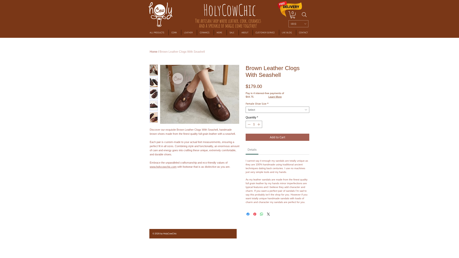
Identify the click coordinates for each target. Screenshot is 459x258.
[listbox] (298, 23)
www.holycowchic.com (163, 166)
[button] (298, 23)
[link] (292, 14)
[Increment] (259, 124)
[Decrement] (248, 124)
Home (153, 51)
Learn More (275, 96)
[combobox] (277, 110)
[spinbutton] (254, 124)
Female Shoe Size (257, 103)
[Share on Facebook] (248, 214)
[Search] (304, 14)
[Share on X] (268, 214)
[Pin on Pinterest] (255, 214)
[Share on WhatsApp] (261, 214)
